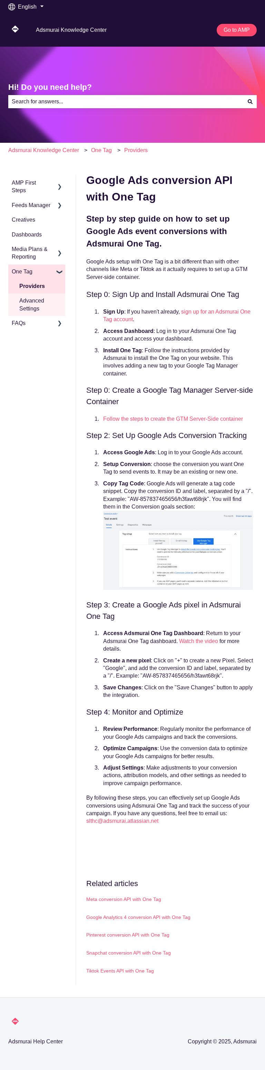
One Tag (101, 150)
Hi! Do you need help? (50, 87)
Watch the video (198, 641)
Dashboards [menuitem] (27, 235)
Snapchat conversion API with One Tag (128, 953)
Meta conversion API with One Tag (123, 899)
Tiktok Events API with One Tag (120, 971)
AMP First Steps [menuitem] (24, 186)
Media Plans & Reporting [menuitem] (30, 253)
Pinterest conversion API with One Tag (127, 935)
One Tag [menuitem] (22, 272)
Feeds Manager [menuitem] (31, 205)
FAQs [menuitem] (19, 323)
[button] (59, 183)
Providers (136, 150)
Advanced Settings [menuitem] (31, 304)
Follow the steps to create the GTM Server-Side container (173, 419)
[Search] (250, 101)
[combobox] (126, 101)
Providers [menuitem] (32, 286)
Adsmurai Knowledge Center (71, 30)
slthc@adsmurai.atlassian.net (122, 821)
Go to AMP (237, 30)
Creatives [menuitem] (23, 220)
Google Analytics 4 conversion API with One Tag (138, 917)
